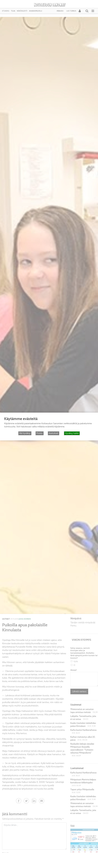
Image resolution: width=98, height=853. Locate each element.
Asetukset (53, 433)
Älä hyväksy (24, 433)
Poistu (39, 433)
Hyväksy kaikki (72, 433)
